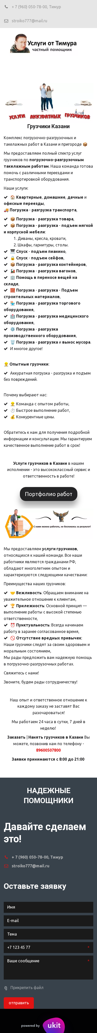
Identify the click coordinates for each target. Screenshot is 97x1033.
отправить (19, 1003)
